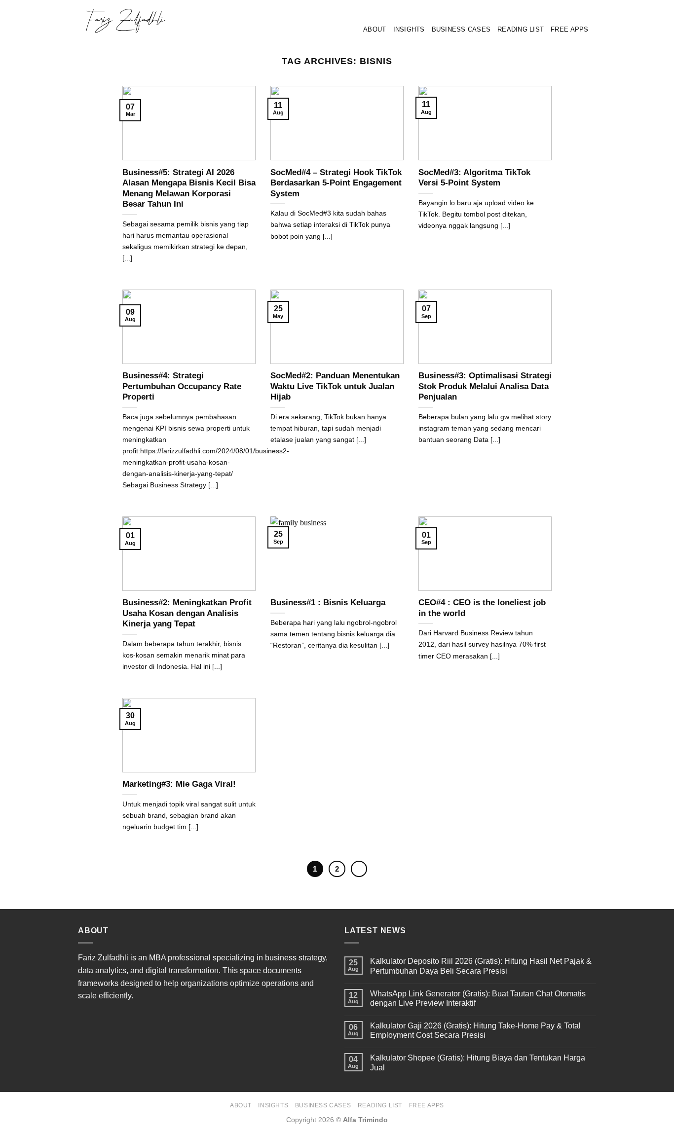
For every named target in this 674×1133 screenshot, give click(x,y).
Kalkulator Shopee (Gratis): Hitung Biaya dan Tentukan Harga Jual (477, 1062)
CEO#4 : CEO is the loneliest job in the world (482, 608)
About (374, 29)
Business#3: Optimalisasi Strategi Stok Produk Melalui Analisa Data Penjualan (485, 386)
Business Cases (461, 29)
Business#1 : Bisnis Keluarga (327, 602)
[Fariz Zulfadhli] (153, 20)
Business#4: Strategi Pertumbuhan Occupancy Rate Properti (181, 386)
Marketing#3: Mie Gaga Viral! (179, 784)
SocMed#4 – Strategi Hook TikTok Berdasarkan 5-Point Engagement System (336, 183)
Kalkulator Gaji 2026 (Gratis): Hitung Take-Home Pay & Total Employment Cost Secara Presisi (475, 1030)
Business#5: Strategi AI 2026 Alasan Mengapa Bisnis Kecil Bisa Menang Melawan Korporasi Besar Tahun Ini (189, 188)
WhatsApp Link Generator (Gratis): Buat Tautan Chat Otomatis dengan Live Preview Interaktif (478, 998)
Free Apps (569, 29)
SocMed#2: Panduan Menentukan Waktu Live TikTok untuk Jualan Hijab (335, 386)
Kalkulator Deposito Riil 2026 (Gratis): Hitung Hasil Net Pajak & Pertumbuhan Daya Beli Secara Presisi (481, 966)
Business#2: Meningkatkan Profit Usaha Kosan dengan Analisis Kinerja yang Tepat (187, 613)
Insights (409, 29)
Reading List (520, 29)
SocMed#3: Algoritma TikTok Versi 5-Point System (474, 178)
